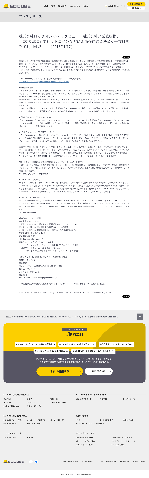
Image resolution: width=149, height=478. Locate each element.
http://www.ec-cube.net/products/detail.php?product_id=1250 (44, 82)
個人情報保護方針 (87, 461)
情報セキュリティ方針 (139, 461)
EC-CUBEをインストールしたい (91, 394)
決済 (53, 6)
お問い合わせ (82, 415)
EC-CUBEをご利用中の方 (15, 415)
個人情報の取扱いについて (70, 461)
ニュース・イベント (12, 433)
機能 (46, 6)
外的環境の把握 (124, 461)
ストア (86, 6)
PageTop (140, 315)
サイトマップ (60, 474)
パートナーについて (85, 433)
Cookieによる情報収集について (106, 461)
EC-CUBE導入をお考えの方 (16, 394)
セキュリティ (74, 6)
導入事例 (62, 6)
